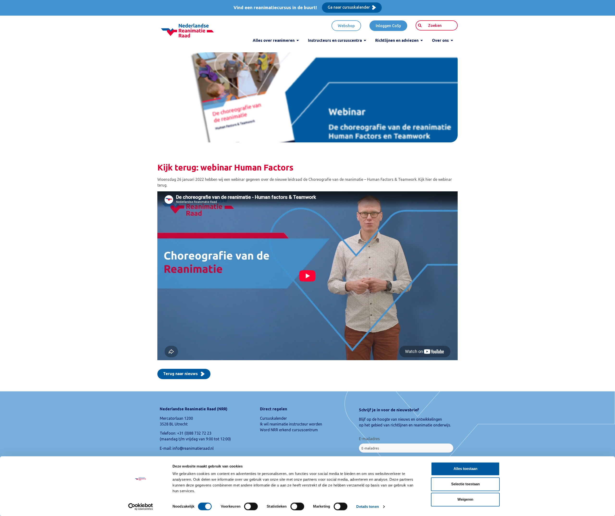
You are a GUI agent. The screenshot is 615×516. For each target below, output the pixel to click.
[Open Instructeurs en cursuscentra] (365, 40)
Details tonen (367, 506)
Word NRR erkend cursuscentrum (289, 430)
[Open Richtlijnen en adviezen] (422, 40)
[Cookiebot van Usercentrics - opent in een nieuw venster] (141, 506)
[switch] (251, 506)
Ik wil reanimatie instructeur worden (291, 424)
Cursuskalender (273, 418)
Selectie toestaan (465, 484)
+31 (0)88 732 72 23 (194, 433)
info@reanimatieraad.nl (193, 448)
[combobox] (437, 25)
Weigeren (465, 499)
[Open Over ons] (452, 40)
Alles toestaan (465, 469)
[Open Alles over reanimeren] (298, 40)
